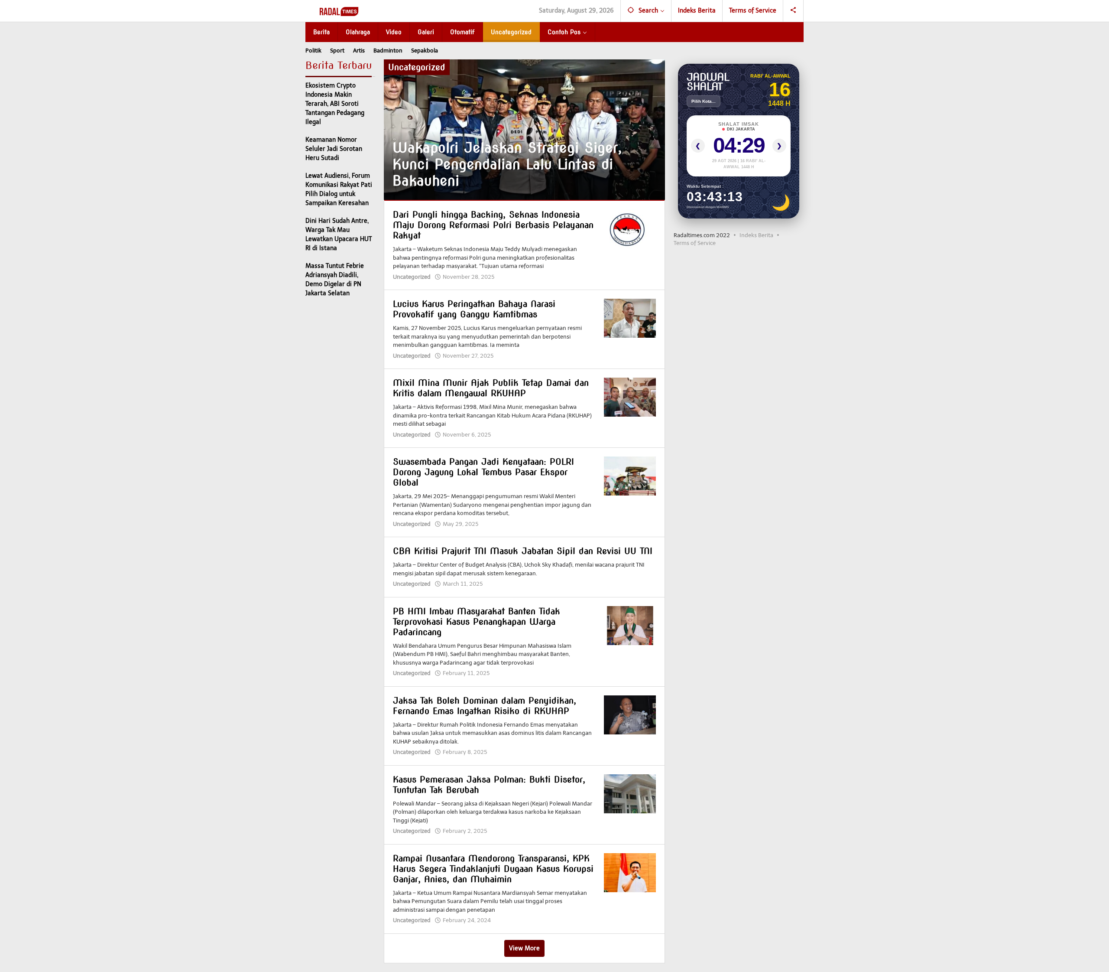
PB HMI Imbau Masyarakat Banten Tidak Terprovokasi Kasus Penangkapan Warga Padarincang (476, 621)
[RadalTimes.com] (339, 11)
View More (524, 948)
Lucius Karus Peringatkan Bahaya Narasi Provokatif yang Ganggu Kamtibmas (474, 309)
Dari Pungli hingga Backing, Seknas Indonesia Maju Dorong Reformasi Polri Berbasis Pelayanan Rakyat (493, 225)
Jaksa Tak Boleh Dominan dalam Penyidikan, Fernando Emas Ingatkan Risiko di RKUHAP (484, 705)
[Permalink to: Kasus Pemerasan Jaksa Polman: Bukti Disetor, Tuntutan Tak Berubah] (630, 793)
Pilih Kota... (703, 101)
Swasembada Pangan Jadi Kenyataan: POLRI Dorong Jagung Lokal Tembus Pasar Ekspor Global (483, 472)
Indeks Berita (756, 235)
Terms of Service (695, 243)
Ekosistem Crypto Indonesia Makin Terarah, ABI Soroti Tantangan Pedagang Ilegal (334, 104)
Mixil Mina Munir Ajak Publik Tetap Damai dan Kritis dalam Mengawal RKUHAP (491, 388)
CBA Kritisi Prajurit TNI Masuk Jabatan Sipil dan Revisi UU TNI (522, 551)
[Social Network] (793, 11)
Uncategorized (412, 277)
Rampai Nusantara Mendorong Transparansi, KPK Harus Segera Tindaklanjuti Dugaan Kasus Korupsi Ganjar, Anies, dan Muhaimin (493, 868)
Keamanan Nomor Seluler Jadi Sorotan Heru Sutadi (333, 149)
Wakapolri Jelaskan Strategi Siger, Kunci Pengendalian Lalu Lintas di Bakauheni (507, 164)
